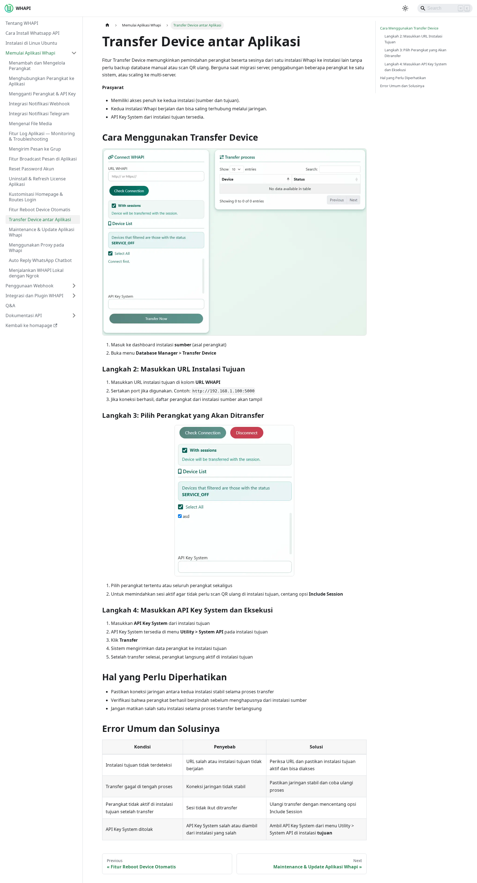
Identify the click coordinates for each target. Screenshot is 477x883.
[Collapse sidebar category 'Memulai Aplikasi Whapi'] (74, 53)
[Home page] (107, 25)
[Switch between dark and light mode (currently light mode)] (405, 8)
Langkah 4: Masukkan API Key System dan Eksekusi (416, 66)
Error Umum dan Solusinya (402, 85)
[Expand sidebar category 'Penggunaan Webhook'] (74, 285)
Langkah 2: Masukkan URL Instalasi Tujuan (413, 39)
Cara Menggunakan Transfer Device (409, 28)
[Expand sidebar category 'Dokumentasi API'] (74, 315)
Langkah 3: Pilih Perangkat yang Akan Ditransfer (415, 52)
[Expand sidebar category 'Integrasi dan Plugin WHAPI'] (74, 295)
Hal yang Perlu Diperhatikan (403, 77)
